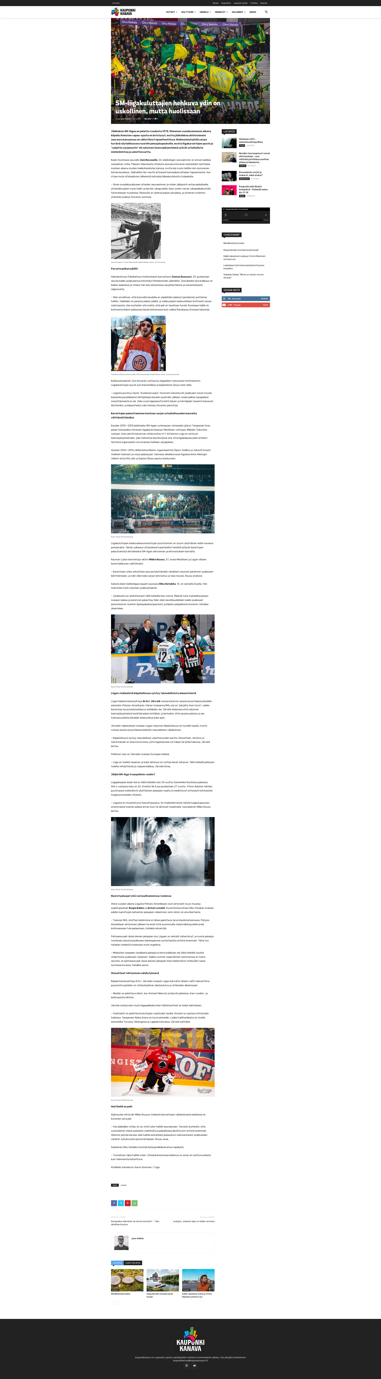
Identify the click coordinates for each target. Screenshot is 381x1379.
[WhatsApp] (135, 1203)
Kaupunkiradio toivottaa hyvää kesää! (241, 250)
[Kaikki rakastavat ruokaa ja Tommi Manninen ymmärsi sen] (198, 1280)
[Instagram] (187, 1366)
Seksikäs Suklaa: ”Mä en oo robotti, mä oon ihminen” (244, 276)
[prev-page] (113, 1303)
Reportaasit (120, 97)
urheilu (124, 1185)
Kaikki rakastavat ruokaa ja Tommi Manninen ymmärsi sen (245, 257)
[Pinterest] (128, 1203)
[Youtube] (194, 1366)
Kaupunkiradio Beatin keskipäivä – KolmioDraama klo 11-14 (253, 189)
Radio (242, 196)
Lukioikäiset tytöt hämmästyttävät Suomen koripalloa (244, 267)
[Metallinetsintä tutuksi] (127, 1280)
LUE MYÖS (117, 1263)
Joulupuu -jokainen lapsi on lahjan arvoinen (194, 1221)
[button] (266, 12)
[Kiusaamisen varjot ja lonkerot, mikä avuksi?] (229, 176)
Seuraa (264, 298)
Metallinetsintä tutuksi (120, 1294)
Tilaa (265, 305)
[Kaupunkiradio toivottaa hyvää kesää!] (163, 1280)
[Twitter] (121, 1203)
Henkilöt (115, 1290)
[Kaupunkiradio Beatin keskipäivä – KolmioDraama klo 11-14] (229, 190)
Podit (149, 1290)
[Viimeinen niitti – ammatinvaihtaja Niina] (229, 143)
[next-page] (118, 1303)
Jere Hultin (126, 119)
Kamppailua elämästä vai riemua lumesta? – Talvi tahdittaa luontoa (135, 1223)
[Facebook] (114, 1203)
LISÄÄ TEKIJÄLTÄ (132, 1263)
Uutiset (242, 166)
